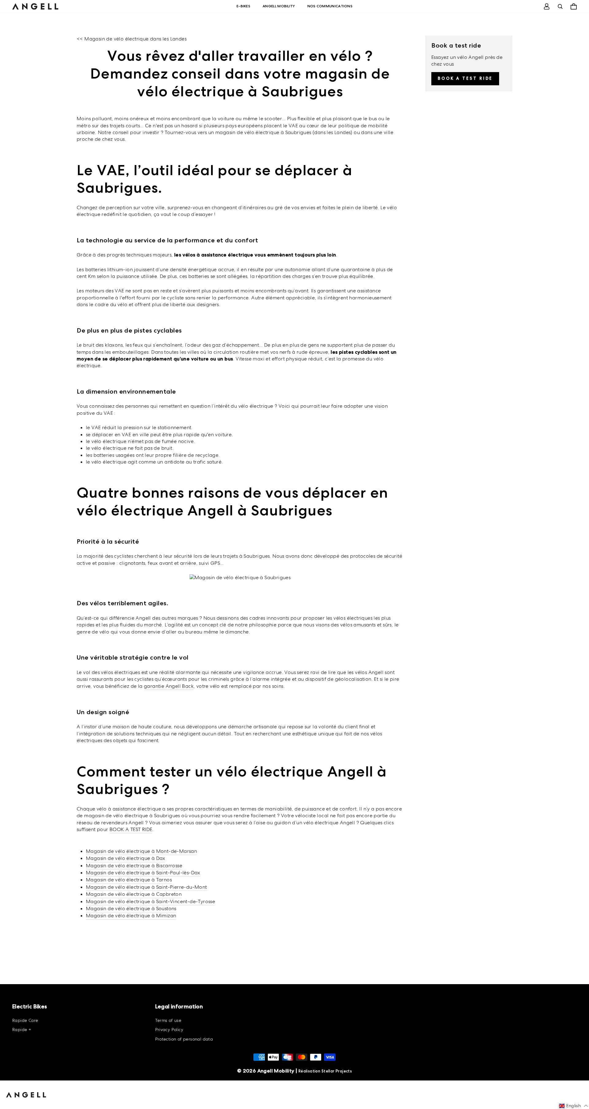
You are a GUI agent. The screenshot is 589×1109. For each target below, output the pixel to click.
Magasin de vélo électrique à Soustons (131, 908)
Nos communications (329, 6)
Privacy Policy (169, 1029)
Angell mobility (279, 6)
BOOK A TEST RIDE (131, 829)
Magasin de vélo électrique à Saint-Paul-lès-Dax (143, 872)
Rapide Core (25, 1020)
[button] (573, 1106)
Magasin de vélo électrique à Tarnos (129, 879)
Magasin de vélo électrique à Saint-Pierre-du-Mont (146, 887)
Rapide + (21, 1029)
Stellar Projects (336, 1071)
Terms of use (168, 1020)
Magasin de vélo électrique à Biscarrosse (134, 865)
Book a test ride (465, 78)
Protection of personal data (184, 1039)
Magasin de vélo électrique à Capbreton (134, 894)
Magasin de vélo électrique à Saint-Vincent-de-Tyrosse (150, 901)
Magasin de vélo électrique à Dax (125, 858)
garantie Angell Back (169, 686)
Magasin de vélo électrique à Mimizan (131, 915)
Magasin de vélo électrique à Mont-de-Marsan (141, 851)
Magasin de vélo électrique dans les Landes (135, 39)
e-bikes (243, 6)
